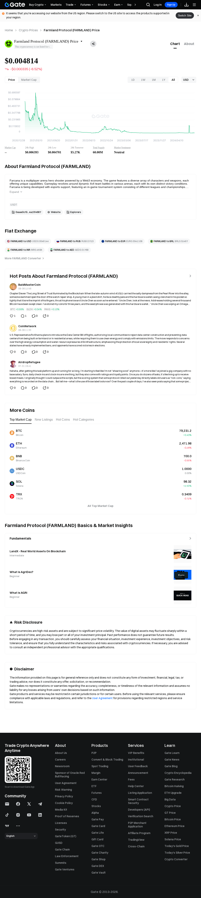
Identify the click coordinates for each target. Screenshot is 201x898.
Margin (95, 773)
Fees (131, 779)
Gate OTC (97, 846)
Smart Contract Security (138, 801)
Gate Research (174, 779)
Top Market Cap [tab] (21, 419)
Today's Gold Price (176, 846)
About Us (61, 753)
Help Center (136, 786)
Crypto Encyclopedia (178, 773)
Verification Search (140, 816)
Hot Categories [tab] (83, 419)
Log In (158, 4)
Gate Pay (97, 819)
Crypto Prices (28, 30)
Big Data (170, 799)
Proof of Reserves (67, 816)
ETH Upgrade (173, 793)
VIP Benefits (136, 753)
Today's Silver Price (177, 852)
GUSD (58, 843)
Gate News (171, 759)
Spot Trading (99, 766)
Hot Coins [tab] (63, 419)
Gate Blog (170, 766)
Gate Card (98, 826)
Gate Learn (171, 753)
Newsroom (62, 766)
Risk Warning (63, 789)
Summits (60, 863)
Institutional (136, 759)
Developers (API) (139, 809)
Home (9, 30)
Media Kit (61, 809)
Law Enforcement (67, 856)
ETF (94, 786)
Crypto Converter (175, 859)
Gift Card (97, 839)
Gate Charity (99, 852)
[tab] (175, 43)
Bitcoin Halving (174, 786)
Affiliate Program (139, 833)
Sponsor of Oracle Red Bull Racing (70, 774)
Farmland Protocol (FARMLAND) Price (72, 30)
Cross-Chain (136, 846)
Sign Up (171, 4)
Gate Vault (98, 872)
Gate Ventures (64, 869)
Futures (96, 793)
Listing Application (140, 793)
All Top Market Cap (100, 506)
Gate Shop (98, 859)
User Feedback (138, 766)
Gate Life (97, 832)
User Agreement (102, 698)
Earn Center (99, 779)
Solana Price (172, 839)
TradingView (136, 839)
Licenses (61, 823)
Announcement (138, 773)
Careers (60, 759)
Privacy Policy (64, 796)
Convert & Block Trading (107, 759)
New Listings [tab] (44, 419)
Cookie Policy (64, 803)
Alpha (95, 812)
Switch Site (185, 15)
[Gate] (15, 4)
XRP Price (170, 832)
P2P (94, 753)
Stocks (96, 806)
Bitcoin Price (172, 819)
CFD (94, 799)
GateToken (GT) (65, 836)
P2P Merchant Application (137, 824)
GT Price (170, 812)
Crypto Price (172, 806)
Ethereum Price (174, 826)
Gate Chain (62, 849)
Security (60, 829)
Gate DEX (97, 866)
